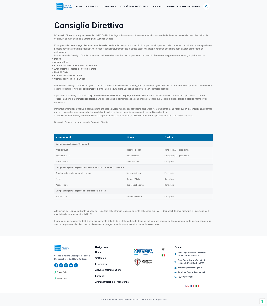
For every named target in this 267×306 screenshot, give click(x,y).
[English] (188, 285)
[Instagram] (61, 265)
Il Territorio (109, 6)
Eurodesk (158, 6)
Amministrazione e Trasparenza (183, 6)
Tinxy (164, 300)
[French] (193, 285)
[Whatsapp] (76, 265)
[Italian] (198, 285)
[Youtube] (71, 265)
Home (79, 6)
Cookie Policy (62, 278)
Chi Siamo (91, 6)
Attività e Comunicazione (133, 6)
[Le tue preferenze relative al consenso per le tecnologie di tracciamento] (262, 301)
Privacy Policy (62, 272)
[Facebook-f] (56, 265)
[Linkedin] (66, 265)
